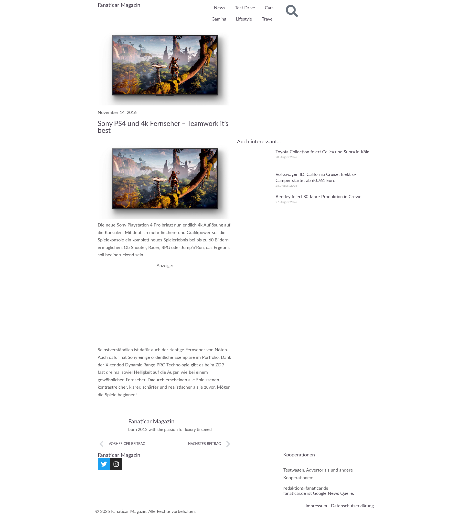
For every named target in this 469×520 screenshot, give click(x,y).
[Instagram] (116, 464)
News (219, 8)
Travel (268, 19)
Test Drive (245, 8)
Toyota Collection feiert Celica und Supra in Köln (322, 152)
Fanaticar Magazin (119, 5)
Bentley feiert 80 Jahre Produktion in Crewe (319, 197)
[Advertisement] (165, 303)
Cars (269, 8)
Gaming (219, 19)
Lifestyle (244, 19)
